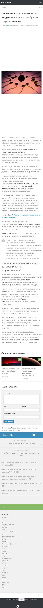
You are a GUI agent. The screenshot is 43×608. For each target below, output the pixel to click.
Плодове (4, 556)
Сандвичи (5, 565)
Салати (4, 563)
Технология (5, 573)
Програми (5, 561)
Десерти (4, 517)
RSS (21, 602)
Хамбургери (5, 582)
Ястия (3, 587)
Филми (4, 580)
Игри (3, 522)
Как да (4, 529)
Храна (3, 585)
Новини (4, 551)
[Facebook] (34, 435)
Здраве (4, 520)
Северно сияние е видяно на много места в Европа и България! (10, 371)
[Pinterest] (37, 435)
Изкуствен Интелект (8, 525)
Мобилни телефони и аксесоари (11, 544)
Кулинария (5, 541)
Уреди (3, 575)
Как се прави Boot (7, 532)
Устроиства (5, 577)
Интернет (5, 527)
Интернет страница (10, 413)
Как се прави (6, 2)
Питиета (4, 553)
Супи (3, 570)
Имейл (24, 406)
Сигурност (5, 568)
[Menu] (40, 2)
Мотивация (5, 546)
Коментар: (7, 393)
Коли (3, 534)
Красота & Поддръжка (9, 537)
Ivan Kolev (6, 25)
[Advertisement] (21, 49)
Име (5, 406)
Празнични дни (6, 558)
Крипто (4, 539)
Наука (4, 7)
